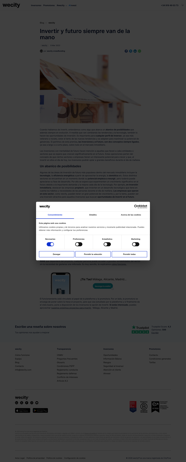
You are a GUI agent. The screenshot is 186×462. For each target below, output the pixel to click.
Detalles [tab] (93, 215)
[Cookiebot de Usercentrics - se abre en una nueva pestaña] (136, 206)
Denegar (56, 254)
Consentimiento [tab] (55, 215)
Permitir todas (129, 254)
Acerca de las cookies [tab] (131, 215)
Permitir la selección (93, 254)
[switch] (78, 244)
